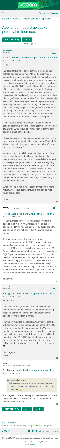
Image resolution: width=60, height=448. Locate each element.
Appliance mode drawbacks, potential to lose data (25, 29)
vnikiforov (36, 426)
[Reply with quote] (54, 52)
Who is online (10, 423)
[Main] (30, 5)
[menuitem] (55, 13)
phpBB (22, 442)
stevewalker (7, 50)
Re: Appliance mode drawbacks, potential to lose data (28, 214)
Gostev (5, 207)
